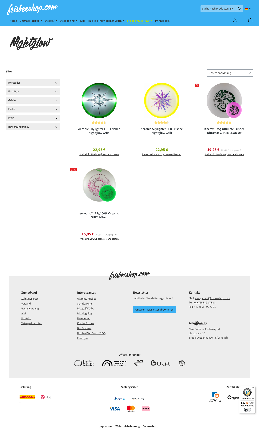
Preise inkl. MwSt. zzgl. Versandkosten (99, 154)
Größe (12, 100)
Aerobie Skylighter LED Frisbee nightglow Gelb (162, 131)
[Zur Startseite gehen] (32, 8)
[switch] (247, 410)
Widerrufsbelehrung (127, 426)
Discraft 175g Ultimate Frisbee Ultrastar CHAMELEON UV (224, 131)
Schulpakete (84, 303)
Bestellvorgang (30, 308)
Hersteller (14, 82)
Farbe (11, 109)
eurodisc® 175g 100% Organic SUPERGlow (99, 215)
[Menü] (253, 388)
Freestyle (82, 338)
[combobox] (218, 8)
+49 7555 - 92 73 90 (204, 302)
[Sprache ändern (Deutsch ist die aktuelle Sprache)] (247, 8)
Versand (26, 303)
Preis (11, 118)
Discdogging (84, 313)
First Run (13, 91)
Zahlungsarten (30, 298)
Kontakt (26, 318)
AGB (23, 313)
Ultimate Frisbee (86, 298)
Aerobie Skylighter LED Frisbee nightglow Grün (99, 131)
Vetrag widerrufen (31, 323)
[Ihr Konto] (235, 20)
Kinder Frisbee (85, 323)
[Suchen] (239, 8)
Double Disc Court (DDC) (91, 333)
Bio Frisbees (84, 328)
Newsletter (83, 318)
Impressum (106, 426)
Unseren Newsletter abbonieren (154, 309)
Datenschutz (150, 426)
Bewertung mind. (18, 127)
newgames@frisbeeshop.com (212, 298)
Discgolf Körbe (85, 308)
